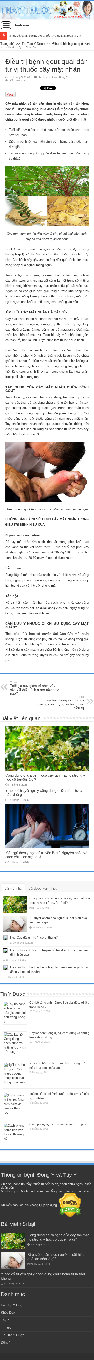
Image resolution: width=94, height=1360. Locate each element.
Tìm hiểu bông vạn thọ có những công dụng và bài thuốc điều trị (60, 702)
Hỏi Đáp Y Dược (12, 1305)
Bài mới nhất (13, 888)
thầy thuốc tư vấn (38, 1184)
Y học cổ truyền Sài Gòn (45, 633)
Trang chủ (7, 44)
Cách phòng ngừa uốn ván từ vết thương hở (58, 1124)
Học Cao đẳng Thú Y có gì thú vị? (34, 937)
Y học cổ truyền (26, 275)
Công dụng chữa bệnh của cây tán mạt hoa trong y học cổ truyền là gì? (58, 1237)
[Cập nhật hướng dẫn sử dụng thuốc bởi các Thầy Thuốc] (47, 10)
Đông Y (63, 77)
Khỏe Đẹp (8, 1312)
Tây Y (5, 1320)
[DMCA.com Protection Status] (70, 1205)
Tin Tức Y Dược (33, 44)
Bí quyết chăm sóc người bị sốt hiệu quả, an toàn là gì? (45, 35)
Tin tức (6, 1327)
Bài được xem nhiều (42, 888)
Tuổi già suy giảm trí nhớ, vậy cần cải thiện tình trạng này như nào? (34, 688)
